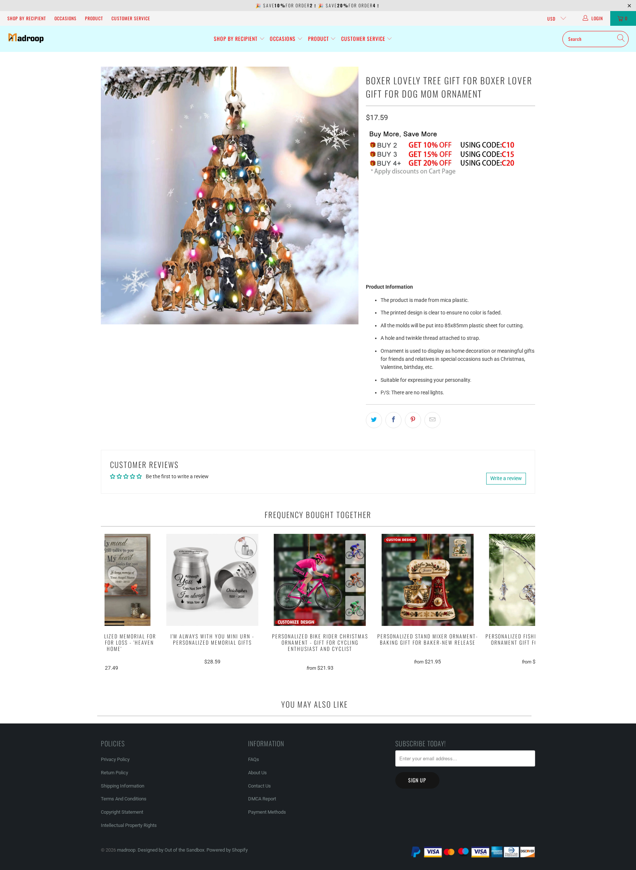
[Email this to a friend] (432, 420)
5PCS (444, 197)
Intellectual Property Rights (129, 825)
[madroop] (25, 38)
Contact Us (259, 786)
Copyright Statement (122, 812)
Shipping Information (122, 786)
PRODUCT (94, 18)
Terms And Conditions (123, 799)
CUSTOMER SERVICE (131, 18)
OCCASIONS (65, 18)
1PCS (376, 197)
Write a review (506, 478)
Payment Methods (267, 812)
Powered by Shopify (227, 850)
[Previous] (115, 605)
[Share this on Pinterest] (413, 420)
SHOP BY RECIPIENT (26, 18)
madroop (126, 850)
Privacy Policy (115, 759)
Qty (369, 217)
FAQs (253, 759)
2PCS (398, 197)
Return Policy (114, 772)
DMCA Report (262, 799)
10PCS (468, 197)
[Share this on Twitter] (374, 420)
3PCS (421, 197)
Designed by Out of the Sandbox (171, 850)
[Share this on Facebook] (393, 420)
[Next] (525, 605)
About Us (257, 772)
